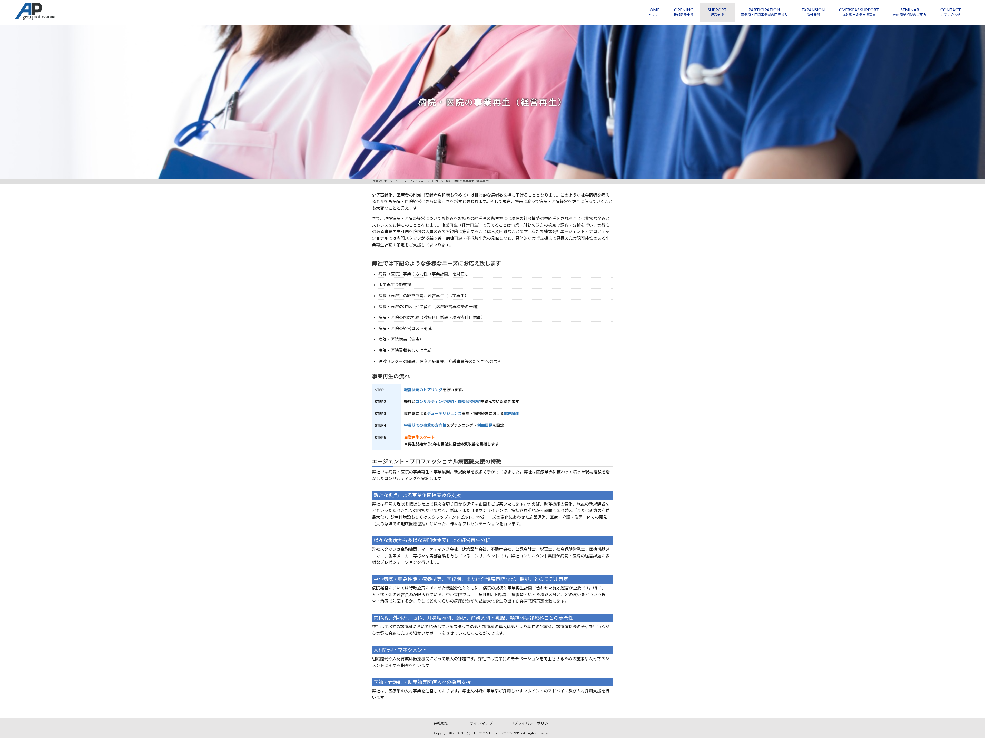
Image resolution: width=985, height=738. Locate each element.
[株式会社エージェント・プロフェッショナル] (36, 19)
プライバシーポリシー (533, 723)
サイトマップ (481, 723)
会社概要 (441, 723)
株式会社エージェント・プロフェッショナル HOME (406, 181)
